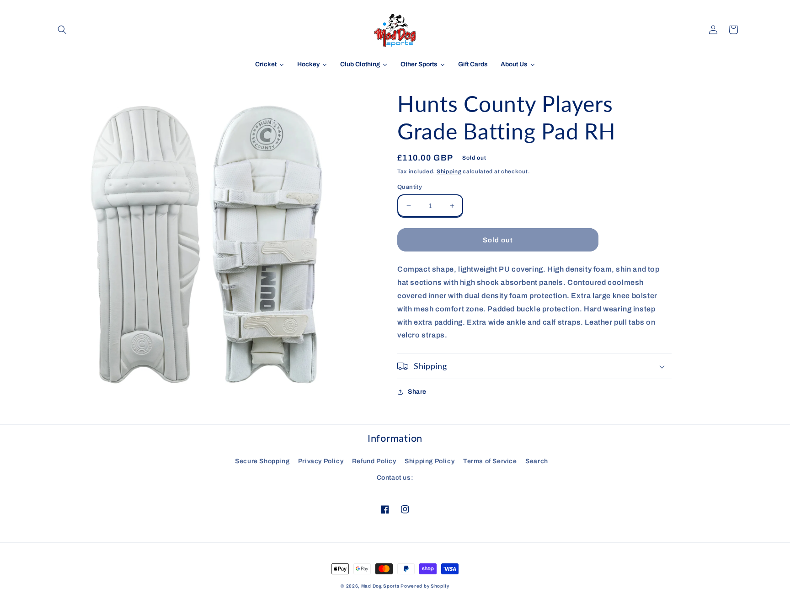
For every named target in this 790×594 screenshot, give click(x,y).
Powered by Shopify (424, 586)
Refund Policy (374, 461)
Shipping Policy (429, 461)
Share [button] (417, 391)
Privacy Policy (320, 461)
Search (536, 461)
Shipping (449, 171)
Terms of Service (490, 461)
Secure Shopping (262, 461)
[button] (62, 30)
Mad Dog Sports (380, 586)
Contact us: (395, 477)
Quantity (409, 187)
